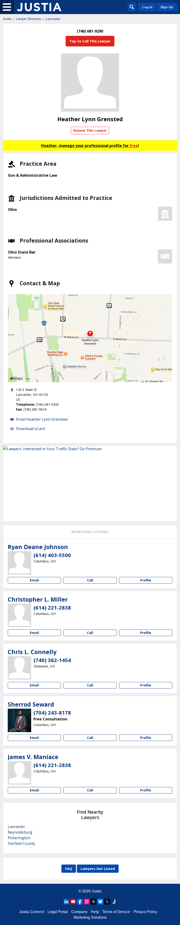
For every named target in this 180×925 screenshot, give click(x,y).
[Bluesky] (100, 901)
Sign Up (167, 7)
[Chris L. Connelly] (19, 668)
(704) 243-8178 (52, 712)
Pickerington (19, 837)
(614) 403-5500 (52, 554)
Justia (7, 19)
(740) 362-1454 (52, 659)
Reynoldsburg (20, 832)
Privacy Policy (145, 912)
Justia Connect (31, 912)
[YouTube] (73, 901)
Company (79, 912)
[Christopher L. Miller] (19, 615)
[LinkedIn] (66, 901)
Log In (147, 7)
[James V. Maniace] (19, 773)
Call (90, 580)
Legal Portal (58, 912)
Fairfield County (21, 843)
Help (95, 912)
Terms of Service (116, 912)
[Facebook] (80, 901)
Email (34, 580)
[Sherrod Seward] (19, 720)
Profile (145, 580)
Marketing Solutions (90, 917)
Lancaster (52, 19)
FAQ (68, 868)
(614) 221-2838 (52, 607)
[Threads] (93, 901)
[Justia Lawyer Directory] (39, 7)
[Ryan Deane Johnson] (19, 563)
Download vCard (30, 428)
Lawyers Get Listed (98, 868)
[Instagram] (87, 901)
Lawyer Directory (28, 19)
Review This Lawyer (90, 130)
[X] (107, 901)
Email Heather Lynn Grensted (42, 419)
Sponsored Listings (90, 532)
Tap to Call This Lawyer (90, 41)
